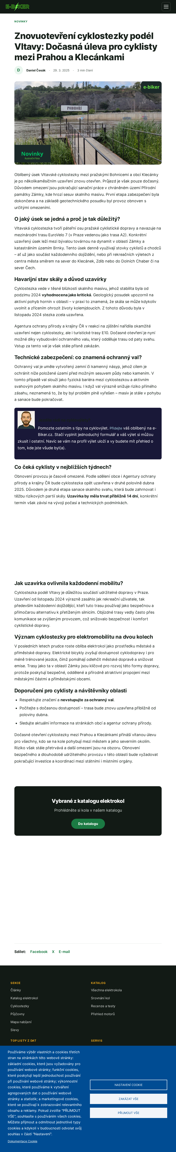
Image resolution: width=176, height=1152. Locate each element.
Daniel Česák (36, 70)
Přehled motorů (103, 1014)
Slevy (15, 1030)
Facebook (39, 952)
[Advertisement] (88, 543)
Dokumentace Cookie (22, 1141)
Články (16, 990)
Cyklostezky (20, 1006)
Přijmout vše (128, 1113)
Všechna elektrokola (106, 990)
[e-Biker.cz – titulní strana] (17, 6)
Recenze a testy (103, 1006)
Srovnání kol (100, 998)
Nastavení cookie (129, 1085)
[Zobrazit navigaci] (166, 6)
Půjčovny (17, 1014)
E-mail (64, 952)
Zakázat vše (128, 1099)
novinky (21, 21)
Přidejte (116, 428)
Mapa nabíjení (21, 1022)
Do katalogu (88, 824)
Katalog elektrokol (24, 998)
